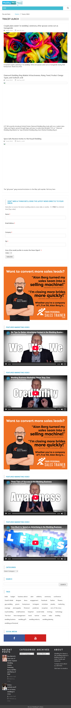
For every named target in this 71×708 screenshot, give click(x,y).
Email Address (10, 223)
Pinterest (27, 608)
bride (6, 596)
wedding (57, 615)
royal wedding (9, 612)
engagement (34, 600)
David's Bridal (9, 600)
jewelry (53, 604)
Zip (6, 241)
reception (45, 608)
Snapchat (31, 612)
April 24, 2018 (20, 80)
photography (17, 608)
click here (59, 665)
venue (44, 615)
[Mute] (62, 364)
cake (31, 596)
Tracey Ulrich (9, 30)
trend (30, 615)
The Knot (8, 615)
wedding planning (48, 619)
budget (13, 596)
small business (20, 612)
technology (58, 612)
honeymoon (26, 604)
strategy (49, 612)
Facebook (44, 600)
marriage (7, 608)
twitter (36, 615)
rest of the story (56, 608)
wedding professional (11, 623)
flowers (60, 600)
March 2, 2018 (20, 141)
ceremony (48, 596)
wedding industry (34, 619)
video (50, 615)
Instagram (36, 604)
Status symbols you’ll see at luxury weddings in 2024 (11, 689)
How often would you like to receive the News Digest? (23, 250)
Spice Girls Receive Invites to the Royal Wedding (22, 139)
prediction (36, 608)
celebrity (39, 596)
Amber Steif (12, 676)
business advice (23, 596)
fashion (52, 600)
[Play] (6, 364)
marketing (61, 604)
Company (8, 232)
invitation (45, 604)
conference (57, 596)
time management (19, 615)
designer (18, 600)
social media (40, 612)
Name (7, 214)
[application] (35, 348)
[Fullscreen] (65, 364)
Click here (57, 668)
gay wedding (8, 604)
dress (25, 600)
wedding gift (22, 619)
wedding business (10, 619)
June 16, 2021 (20, 30)
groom (17, 604)
